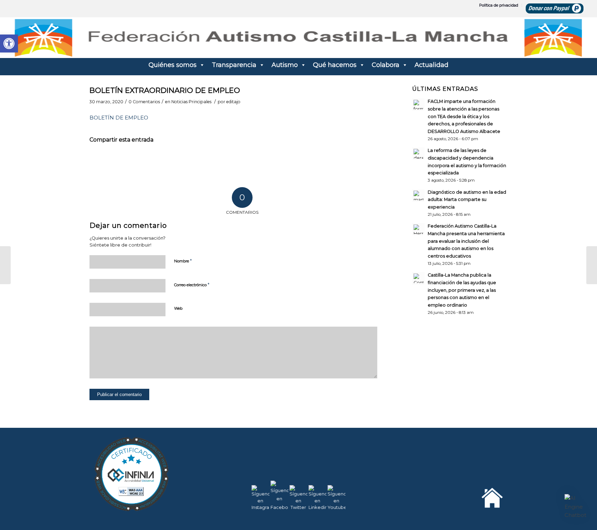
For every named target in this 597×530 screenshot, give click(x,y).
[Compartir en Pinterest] (201, 160)
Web (178, 308)
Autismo (285, 65)
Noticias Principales (191, 101)
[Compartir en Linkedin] (233, 160)
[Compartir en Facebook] (106, 160)
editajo (233, 101)
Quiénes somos (173, 65)
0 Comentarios (144, 101)
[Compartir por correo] (361, 160)
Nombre (183, 260)
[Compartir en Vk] (297, 160)
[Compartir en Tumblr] (265, 160)
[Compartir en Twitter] (137, 160)
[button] (576, 507)
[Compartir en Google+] (170, 160)
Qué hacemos (335, 65)
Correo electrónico (191, 284)
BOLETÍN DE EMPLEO (118, 117)
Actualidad (431, 65)
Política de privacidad (498, 5)
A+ (562, 509)
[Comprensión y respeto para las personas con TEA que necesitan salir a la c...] (5, 265)
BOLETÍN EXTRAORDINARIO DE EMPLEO (164, 90)
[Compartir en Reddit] (329, 160)
